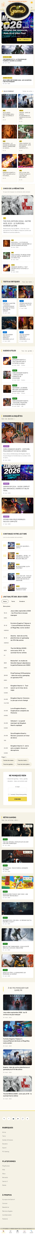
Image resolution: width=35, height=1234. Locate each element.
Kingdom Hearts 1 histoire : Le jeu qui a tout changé (20, 699)
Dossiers (22, 601)
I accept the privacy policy (18, 794)
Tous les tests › (22, 760)
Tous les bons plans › (23, 764)
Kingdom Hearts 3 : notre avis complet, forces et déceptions (20, 748)
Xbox (3, 1173)
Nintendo (5, 1177)
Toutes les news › (8, 760)
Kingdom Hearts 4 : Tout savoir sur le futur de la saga (19, 688)
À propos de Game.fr (8, 1199)
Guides (24, 1231)
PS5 (3, 1169)
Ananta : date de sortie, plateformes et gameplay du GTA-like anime (20, 638)
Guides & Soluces (7, 1140)
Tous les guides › (8, 764)
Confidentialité (6, 1215)
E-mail (17, 786)
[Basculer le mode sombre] (31, 2)
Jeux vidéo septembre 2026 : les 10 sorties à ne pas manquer (21, 613)
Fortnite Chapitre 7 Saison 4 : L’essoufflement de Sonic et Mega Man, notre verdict (21, 625)
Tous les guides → (27, 351)
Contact (4, 1203)
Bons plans (6, 606)
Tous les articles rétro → (10, 820)
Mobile (4, 1185)
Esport (4, 1147)
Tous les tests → (27, 282)
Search (31, 1231)
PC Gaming (5, 1151)
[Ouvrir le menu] (3, 5)
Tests (13, 601)
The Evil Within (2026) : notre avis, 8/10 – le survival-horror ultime (19, 650)
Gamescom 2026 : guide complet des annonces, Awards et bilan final (16, 30)
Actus (4, 1132)
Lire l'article (24, 39)
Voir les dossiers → (8, 419)
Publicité (5, 1219)
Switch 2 (5, 1181)
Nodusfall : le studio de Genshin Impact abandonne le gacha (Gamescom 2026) (20, 663)
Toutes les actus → (28, 91)
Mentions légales (7, 1211)
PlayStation (6, 1166)
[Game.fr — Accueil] (17, 10)
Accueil (3, 1231)
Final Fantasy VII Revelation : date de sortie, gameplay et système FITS (21, 675)
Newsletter (5, 1207)
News (5, 601)
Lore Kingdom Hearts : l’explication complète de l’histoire (20, 710)
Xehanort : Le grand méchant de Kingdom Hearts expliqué (18, 723)
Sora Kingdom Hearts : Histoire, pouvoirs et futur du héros (20, 735)
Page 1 (4, 757)
